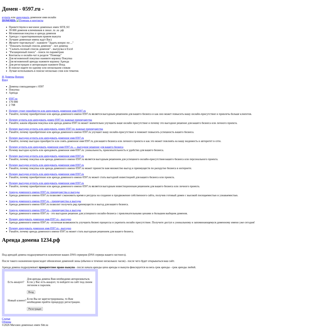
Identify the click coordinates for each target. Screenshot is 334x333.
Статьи (6, 318)
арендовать (22, 17)
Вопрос (19, 76)
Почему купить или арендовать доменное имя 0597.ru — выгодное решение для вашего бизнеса (66, 146)
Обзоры (6, 321)
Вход (5, 79)
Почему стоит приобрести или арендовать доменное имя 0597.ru (47, 110)
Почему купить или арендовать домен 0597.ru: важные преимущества (50, 119)
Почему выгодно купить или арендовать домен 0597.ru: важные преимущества (56, 128)
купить (6, 17)
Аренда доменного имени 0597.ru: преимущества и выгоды (44, 192)
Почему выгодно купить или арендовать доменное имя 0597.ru (46, 137)
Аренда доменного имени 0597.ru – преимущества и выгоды (45, 201)
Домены (9, 76)
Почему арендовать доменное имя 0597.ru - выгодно (40, 219)
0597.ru (13, 98)
